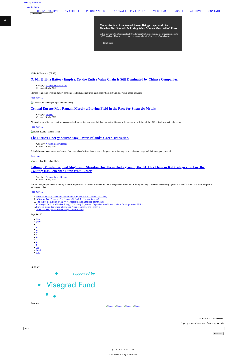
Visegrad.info (33, 7)
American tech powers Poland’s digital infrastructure (59, 209)
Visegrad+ (160, 11)
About (178, 11)
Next (38, 250)
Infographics (95, 11)
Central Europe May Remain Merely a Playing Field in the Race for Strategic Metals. (94, 108)
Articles (49, 114)
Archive (196, 11)
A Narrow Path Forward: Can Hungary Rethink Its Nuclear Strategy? (67, 199)
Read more (108, 43)
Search (26, 2)
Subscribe (36, 2)
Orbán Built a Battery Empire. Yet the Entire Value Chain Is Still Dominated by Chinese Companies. (104, 79)
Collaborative (47, 11)
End (38, 252)
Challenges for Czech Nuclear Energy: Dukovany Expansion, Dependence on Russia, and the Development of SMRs (89, 204)
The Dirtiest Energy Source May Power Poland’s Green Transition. (80, 138)
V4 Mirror (72, 11)
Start (38, 219)
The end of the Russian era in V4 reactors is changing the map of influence (70, 202)
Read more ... (37, 97)
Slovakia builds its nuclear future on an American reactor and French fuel (69, 207)
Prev (38, 222)
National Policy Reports (129, 11)
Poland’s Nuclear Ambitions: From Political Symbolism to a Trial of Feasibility (71, 196)
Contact (214, 11)
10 (37, 247)
